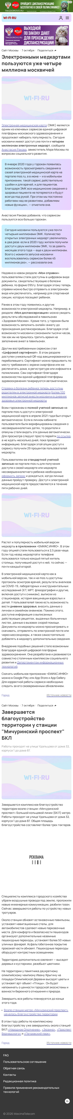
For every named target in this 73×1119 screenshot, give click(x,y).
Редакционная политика (19, 1081)
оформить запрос (13, 476)
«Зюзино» (48, 1029)
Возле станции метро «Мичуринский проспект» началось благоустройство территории (36, 1012)
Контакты (9, 1075)
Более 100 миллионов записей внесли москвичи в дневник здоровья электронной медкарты (34, 396)
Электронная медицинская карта (24, 125)
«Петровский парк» (37, 1033)
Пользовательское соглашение (24, 1062)
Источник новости (59, 695)
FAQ (6, 1055)
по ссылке (64, 436)
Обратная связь (14, 1068)
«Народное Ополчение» (24, 1029)
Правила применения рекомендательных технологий (31, 1090)
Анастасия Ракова (14, 149)
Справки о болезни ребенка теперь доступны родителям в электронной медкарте (32, 390)
